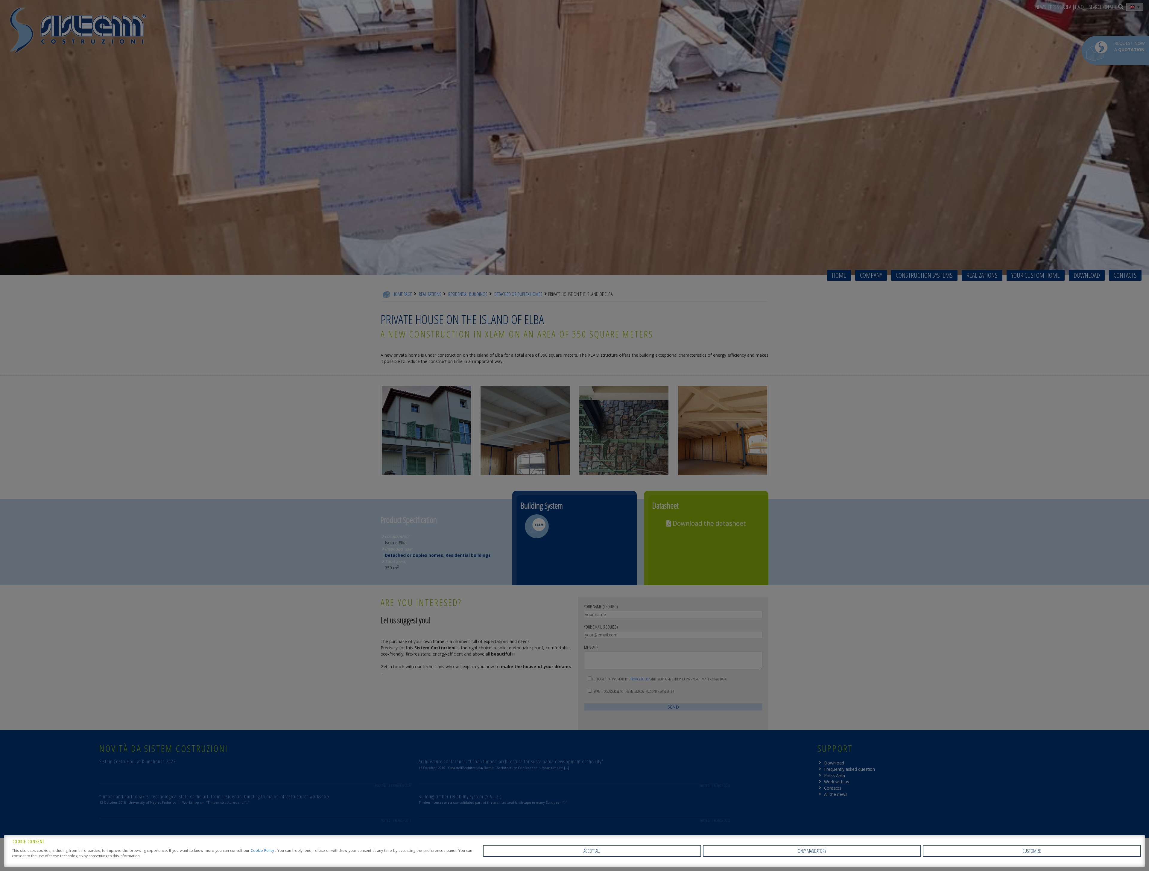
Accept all (591, 851)
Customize (1031, 851)
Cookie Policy (263, 850)
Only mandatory (812, 851)
